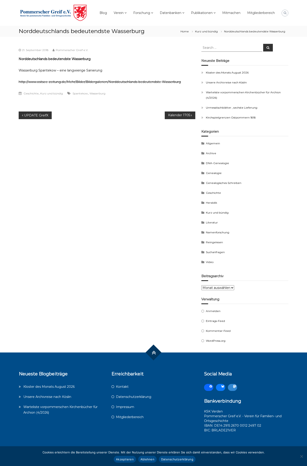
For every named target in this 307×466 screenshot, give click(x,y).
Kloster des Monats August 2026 (227, 72)
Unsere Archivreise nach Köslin (226, 82)
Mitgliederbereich (261, 13)
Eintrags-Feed (215, 321)
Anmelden (213, 311)
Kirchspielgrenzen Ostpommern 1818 (231, 117)
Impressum (125, 407)
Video (210, 262)
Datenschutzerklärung (133, 397)
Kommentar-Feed (218, 330)
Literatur (212, 222)
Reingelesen (214, 242)
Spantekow (80, 93)
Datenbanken (170, 13)
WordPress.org (215, 340)
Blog (103, 13)
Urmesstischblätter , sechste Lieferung (231, 107)
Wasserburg (97, 93)
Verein (119, 13)
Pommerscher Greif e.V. (72, 50)
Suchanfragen (215, 252)
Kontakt (122, 387)
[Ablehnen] (301, 456)
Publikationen (202, 13)
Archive (211, 153)
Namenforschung (217, 232)
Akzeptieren (125, 459)
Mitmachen (231, 13)
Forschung (141, 13)
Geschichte (31, 93)
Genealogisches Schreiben (223, 183)
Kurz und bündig (206, 31)
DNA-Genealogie (217, 163)
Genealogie (214, 173)
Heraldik (211, 202)
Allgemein (213, 143)
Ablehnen (147, 459)
